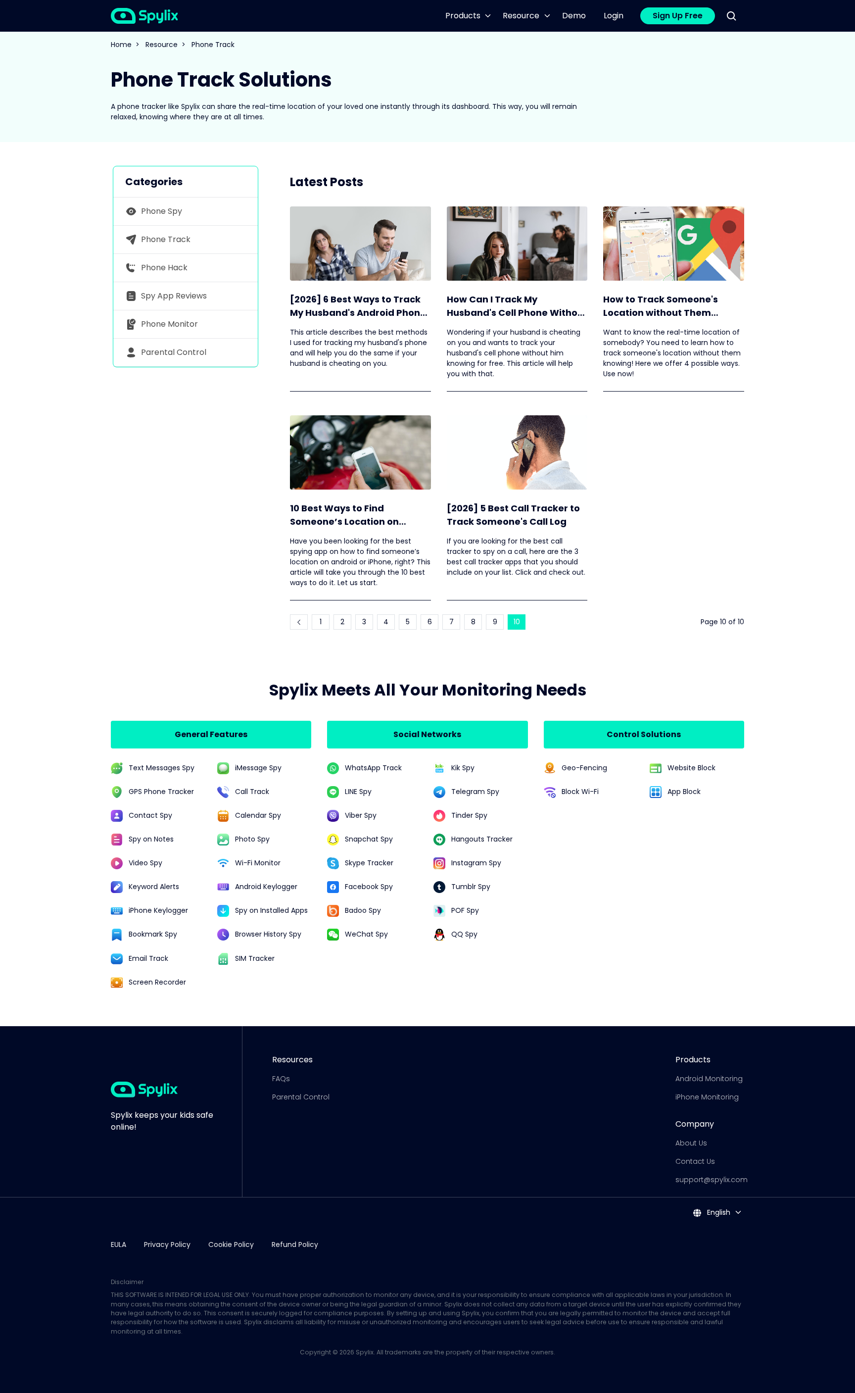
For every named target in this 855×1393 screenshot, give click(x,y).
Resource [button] (521, 15)
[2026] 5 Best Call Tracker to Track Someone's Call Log (513, 515)
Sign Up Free (678, 15)
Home (121, 45)
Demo (574, 15)
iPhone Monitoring (707, 1097)
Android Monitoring (709, 1079)
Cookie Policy (231, 1244)
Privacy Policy (167, 1244)
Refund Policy (295, 1244)
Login (613, 15)
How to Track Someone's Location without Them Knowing (660, 306)
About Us (691, 1143)
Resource (161, 45)
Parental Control (301, 1097)
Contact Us (695, 1161)
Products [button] (462, 15)
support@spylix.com (711, 1180)
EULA (118, 1244)
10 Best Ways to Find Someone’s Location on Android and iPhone (344, 515)
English (717, 1212)
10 (517, 622)
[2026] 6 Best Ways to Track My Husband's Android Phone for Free (358, 306)
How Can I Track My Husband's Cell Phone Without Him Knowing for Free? (517, 306)
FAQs (281, 1079)
